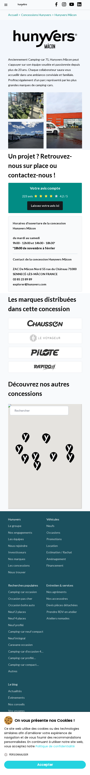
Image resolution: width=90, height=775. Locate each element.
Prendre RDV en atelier (61, 612)
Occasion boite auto (21, 605)
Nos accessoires (57, 598)
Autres (12, 671)
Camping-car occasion (22, 592)
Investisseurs (17, 552)
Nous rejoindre (17, 545)
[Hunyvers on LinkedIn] (79, 4)
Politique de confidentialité (55, 746)
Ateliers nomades (57, 618)
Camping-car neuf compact (25, 631)
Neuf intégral (16, 638)
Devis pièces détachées (62, 605)
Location (52, 545)
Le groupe (14, 526)
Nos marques (16, 559)
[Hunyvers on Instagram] (64, 4)
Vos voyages (16, 711)
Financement (54, 565)
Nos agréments (56, 592)
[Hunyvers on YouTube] (71, 4)
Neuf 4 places (17, 618)
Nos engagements (20, 532)
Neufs (50, 526)
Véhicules (52, 519)
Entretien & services (59, 585)
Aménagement (56, 559)
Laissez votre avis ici (45, 205)
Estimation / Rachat (59, 552)
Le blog (13, 684)
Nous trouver (17, 572)
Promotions (54, 539)
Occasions (53, 532)
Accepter (45, 764)
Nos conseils (16, 704)
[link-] (45, 323)
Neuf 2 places (17, 612)
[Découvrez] (45, 323)
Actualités (15, 691)
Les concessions (19, 565)
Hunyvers (14, 519)
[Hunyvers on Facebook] (56, 4)
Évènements (16, 697)
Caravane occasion (20, 644)
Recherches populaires (23, 585)
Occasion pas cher (20, 598)
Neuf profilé (16, 625)
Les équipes (16, 539)
